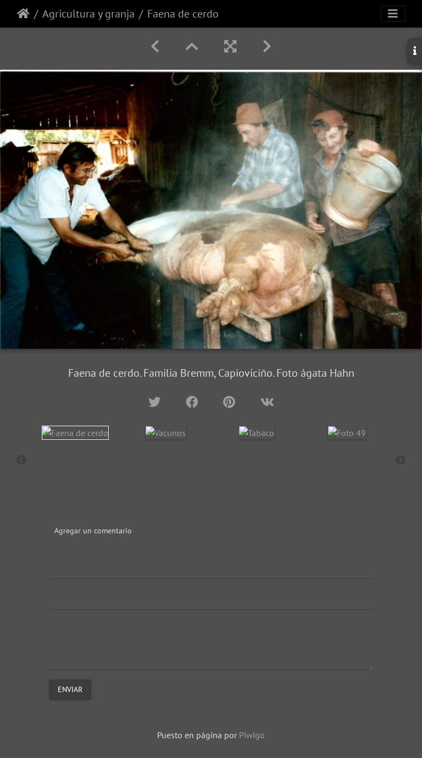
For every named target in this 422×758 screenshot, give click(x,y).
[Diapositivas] (192, 46)
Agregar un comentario (93, 531)
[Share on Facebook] (193, 402)
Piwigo (252, 734)
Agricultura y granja (88, 14)
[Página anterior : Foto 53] (155, 46)
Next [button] (400, 460)
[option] (75, 432)
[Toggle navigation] (393, 13)
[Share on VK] (267, 402)
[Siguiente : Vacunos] (267, 46)
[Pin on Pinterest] (230, 402)
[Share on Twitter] (156, 402)
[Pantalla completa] (230, 46)
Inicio (23, 13)
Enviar (70, 689)
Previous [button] (21, 460)
